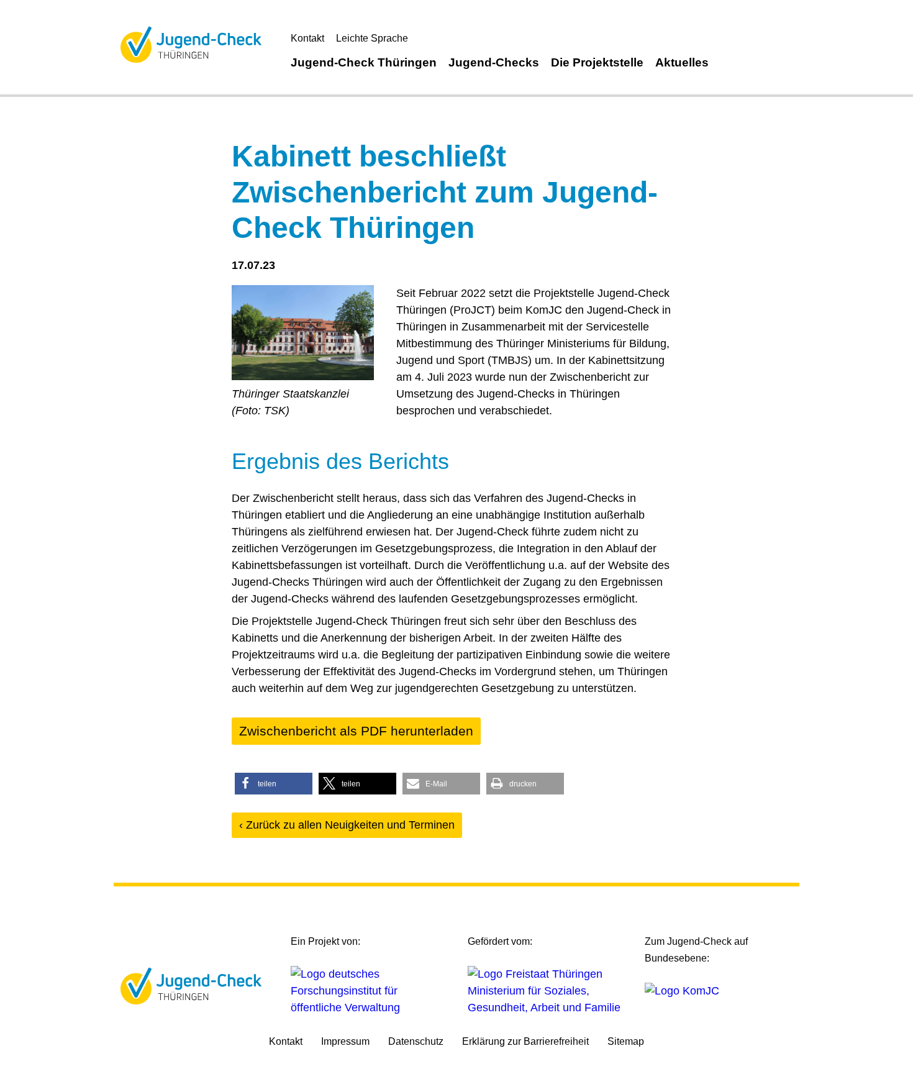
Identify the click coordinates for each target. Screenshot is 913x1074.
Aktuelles (682, 62)
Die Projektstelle (597, 62)
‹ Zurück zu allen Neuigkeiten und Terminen (347, 825)
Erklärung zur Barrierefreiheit (525, 1041)
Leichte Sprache (372, 38)
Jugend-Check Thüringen (364, 62)
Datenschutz (415, 1041)
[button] (273, 783)
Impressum (345, 1041)
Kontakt (307, 38)
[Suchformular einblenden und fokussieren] (728, 61)
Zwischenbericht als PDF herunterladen (356, 731)
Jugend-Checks (493, 62)
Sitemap (625, 1041)
